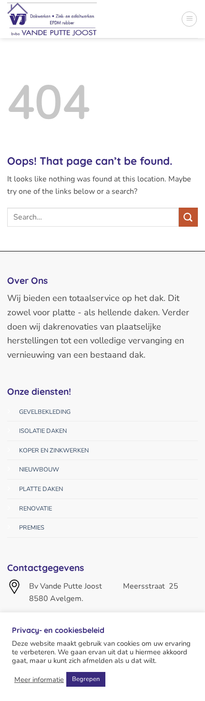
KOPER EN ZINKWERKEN (54, 450)
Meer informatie (39, 679)
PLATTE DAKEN (41, 489)
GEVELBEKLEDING (45, 412)
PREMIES (31, 527)
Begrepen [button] (86, 679)
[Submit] (188, 217)
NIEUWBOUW (39, 469)
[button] (189, 19)
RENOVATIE (35, 508)
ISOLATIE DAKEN (43, 431)
